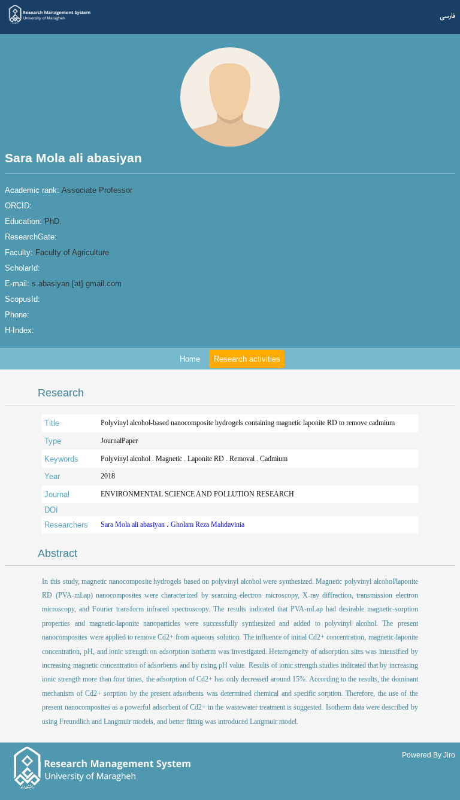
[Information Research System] (50, 23)
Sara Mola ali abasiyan (134, 525)
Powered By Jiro (428, 755)
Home (190, 358)
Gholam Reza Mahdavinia (207, 525)
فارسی (447, 16)
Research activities (247, 358)
